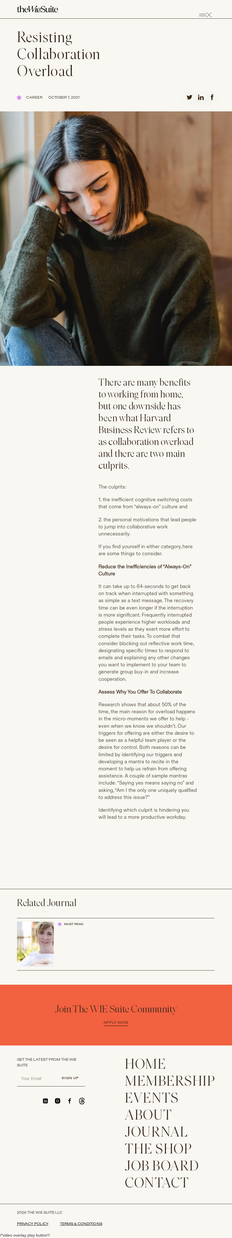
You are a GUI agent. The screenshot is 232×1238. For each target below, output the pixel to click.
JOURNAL (156, 1133)
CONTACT (157, 1184)
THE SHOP (158, 1150)
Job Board (162, 1167)
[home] (37, 9)
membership (170, 1082)
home (145, 1065)
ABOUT (148, 1116)
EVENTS (152, 1099)
